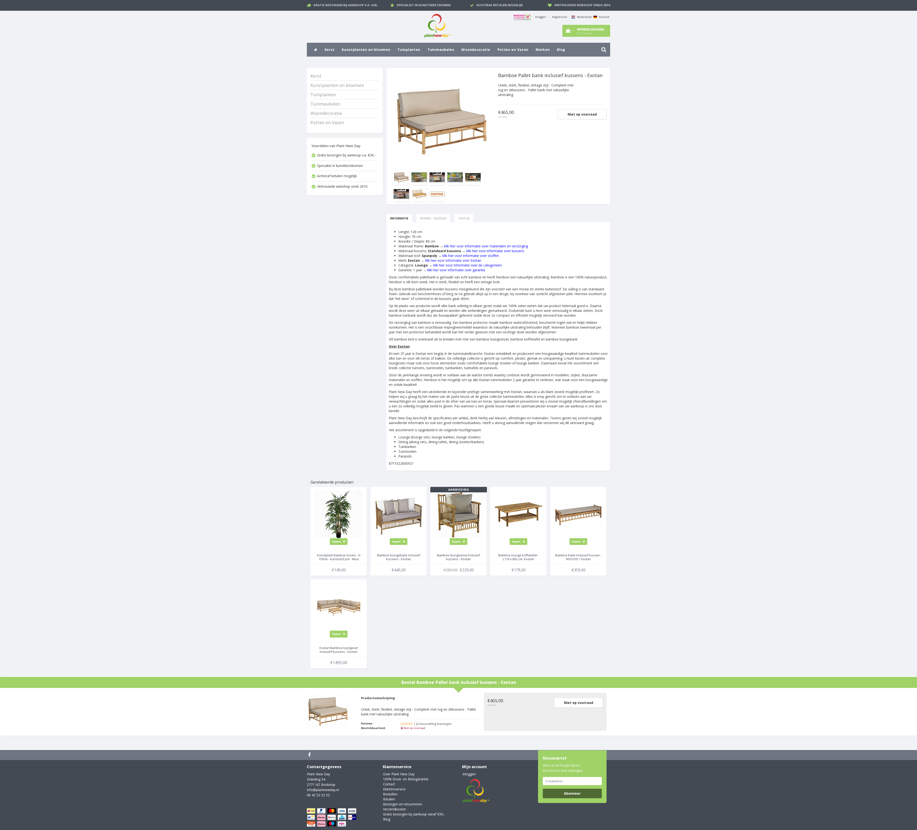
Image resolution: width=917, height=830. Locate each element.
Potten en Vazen (513, 49)
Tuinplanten (408, 49)
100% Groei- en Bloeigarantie (405, 779)
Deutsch (603, 17)
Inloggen (540, 17)
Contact (389, 784)
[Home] (316, 49)
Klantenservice (394, 789)
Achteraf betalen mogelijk (499, 5)
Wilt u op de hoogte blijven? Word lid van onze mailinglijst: (563, 768)
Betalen (389, 799)
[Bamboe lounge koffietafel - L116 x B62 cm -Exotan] (518, 514)
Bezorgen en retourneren (402, 804)
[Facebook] (310, 755)
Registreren (559, 17)
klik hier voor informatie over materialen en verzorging (486, 246)
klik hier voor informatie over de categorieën (467, 265)
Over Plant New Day (399, 774)
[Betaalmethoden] (332, 817)
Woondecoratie (475, 49)
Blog (561, 49)
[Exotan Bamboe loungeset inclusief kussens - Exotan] (339, 606)
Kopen (336, 541)
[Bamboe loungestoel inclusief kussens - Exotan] (458, 514)
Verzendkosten (394, 809)
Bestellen (390, 794)
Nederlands (584, 17)
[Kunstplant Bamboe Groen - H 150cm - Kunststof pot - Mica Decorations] (339, 514)
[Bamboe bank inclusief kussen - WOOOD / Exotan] (578, 514)
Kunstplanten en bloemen (366, 49)
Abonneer (572, 793)
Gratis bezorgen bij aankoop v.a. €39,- (346, 5)
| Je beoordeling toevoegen (433, 724)
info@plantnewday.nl (323, 789)
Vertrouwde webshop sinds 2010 (582, 5)
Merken (543, 49)
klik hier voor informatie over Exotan (453, 260)
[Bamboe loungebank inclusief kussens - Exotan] (398, 514)
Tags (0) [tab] (463, 218)
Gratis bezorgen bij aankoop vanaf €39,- (414, 814)
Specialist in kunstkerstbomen (424, 5)
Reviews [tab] (425, 218)
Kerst (330, 49)
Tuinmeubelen (440, 49)
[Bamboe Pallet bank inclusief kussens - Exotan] (441, 120)
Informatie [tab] (399, 218)
